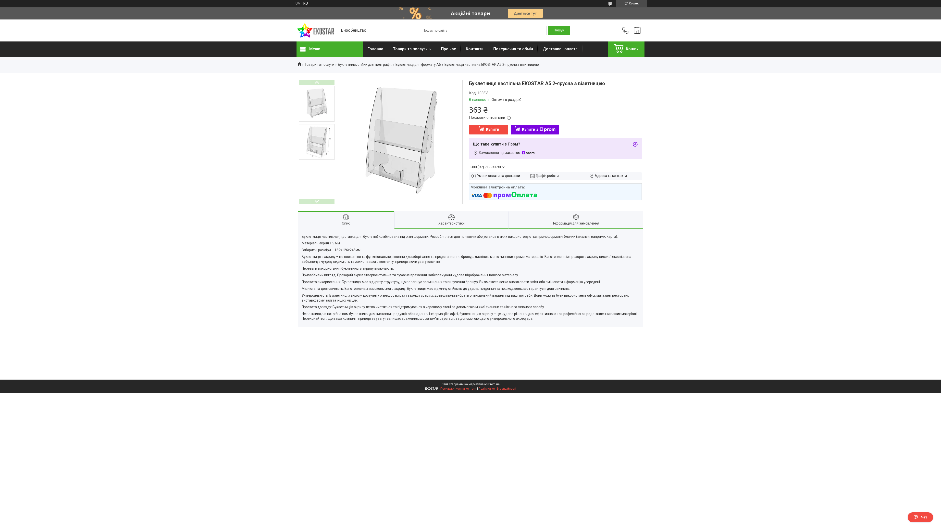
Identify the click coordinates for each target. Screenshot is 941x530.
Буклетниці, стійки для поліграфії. (365, 64)
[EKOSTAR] (316, 30)
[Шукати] (559, 30)
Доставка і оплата (560, 49)
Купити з (530, 129)
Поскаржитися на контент (458, 388)
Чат (924, 517)
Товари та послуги (410, 49)
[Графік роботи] (637, 30)
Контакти (474, 49)
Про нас (448, 49)
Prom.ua (494, 384)
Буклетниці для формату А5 (418, 64)
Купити (492, 129)
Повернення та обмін (513, 49)
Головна (375, 49)
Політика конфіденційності (497, 388)
